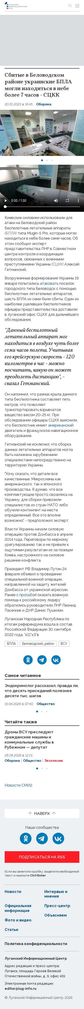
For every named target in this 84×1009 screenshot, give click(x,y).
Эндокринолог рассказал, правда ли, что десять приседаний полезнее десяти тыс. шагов (42, 690)
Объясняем (55, 915)
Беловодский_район (38, 643)
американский (61, 425)
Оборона (43, 104)
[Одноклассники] (28, 659)
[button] (42, 160)
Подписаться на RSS (42, 857)
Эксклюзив (53, 760)
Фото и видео (18, 920)
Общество (46, 704)
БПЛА (11, 643)
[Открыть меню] (77, 5)
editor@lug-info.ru (20, 988)
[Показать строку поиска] (70, 5)
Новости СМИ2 (18, 785)
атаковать (49, 283)
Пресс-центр (57, 906)
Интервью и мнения (55, 894)
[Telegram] (42, 659)
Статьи (11, 929)
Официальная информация (18, 908)
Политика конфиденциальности (36, 944)
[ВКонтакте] (56, 659)
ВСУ (64, 643)
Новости (13, 891)
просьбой (28, 595)
